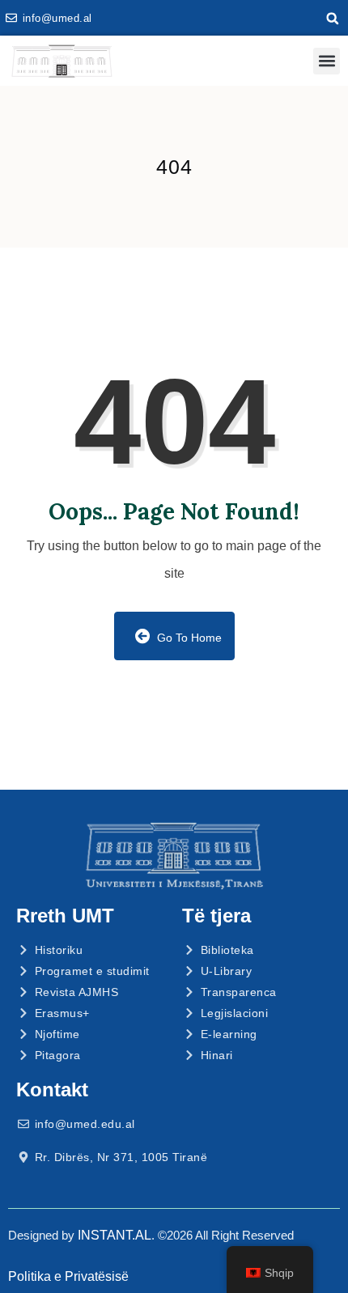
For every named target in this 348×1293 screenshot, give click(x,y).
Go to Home (188, 637)
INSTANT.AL (114, 1235)
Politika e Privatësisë (68, 1276)
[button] (332, 18)
